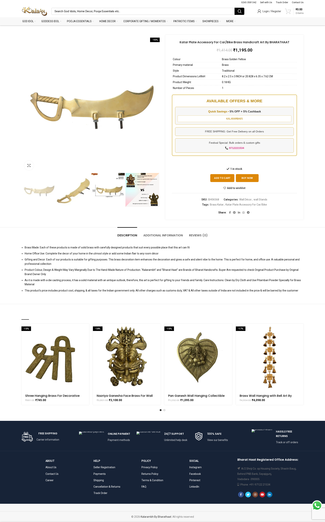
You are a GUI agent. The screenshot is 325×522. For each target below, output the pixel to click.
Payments (99, 473)
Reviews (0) (198, 235)
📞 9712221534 (234, 147)
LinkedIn (194, 486)
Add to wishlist (236, 188)
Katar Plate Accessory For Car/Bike (246, 204)
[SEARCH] (239, 11)
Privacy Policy (149, 467)
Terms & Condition (152, 480)
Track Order (100, 493)
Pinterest (194, 480)
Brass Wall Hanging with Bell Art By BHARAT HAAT (266, 397)
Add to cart (222, 178)
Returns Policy (149, 473)
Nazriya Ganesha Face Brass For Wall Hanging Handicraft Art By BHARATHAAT (127, 397)
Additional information (163, 235)
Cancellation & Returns (106, 486)
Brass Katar (217, 204)
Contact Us (52, 473)
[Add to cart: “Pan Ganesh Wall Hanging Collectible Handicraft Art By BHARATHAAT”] (229, 329)
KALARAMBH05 (234, 118)
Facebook (195, 473)
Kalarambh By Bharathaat (156, 516)
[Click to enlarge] (29, 165)
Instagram (195, 467)
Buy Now (247, 178)
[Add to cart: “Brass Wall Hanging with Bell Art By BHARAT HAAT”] (300, 329)
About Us (51, 467)
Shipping (98, 480)
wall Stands (260, 199)
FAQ (143, 486)
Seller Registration (104, 467)
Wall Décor (245, 199)
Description (127, 235)
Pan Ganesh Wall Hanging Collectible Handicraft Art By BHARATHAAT (196, 397)
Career (50, 480)
